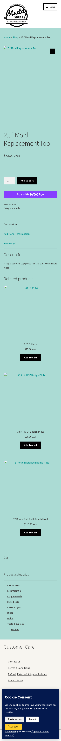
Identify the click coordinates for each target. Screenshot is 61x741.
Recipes (15, 629)
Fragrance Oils (14, 596)
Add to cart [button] (30, 357)
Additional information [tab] (17, 233)
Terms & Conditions (19, 667)
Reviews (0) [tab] (10, 243)
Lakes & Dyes (14, 607)
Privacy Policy (15, 680)
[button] (52, 51)
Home (7, 37)
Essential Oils (14, 590)
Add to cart (27, 180)
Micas (10, 612)
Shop (15, 37)
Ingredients (13, 601)
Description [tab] (10, 224)
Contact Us (14, 661)
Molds (17, 208)
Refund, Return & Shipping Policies (27, 674)
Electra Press (13, 585)
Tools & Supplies (15, 623)
